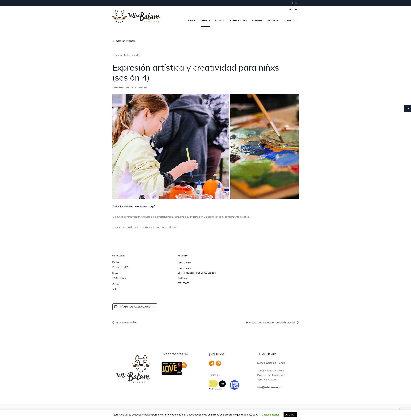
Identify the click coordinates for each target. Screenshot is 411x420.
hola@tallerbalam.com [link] (269, 387)
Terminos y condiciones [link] (187, 412)
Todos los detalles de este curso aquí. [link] (133, 206)
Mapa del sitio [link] (245, 412)
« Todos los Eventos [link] (124, 40)
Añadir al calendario (135, 306)
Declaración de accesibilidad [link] (219, 412)
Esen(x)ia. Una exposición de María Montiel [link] (271, 322)
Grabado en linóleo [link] (126, 322)
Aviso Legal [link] (165, 412)
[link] (407, 108)
